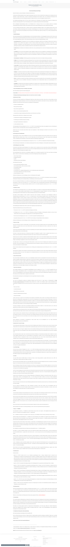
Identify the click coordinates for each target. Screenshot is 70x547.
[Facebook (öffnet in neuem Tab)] (13, 0)
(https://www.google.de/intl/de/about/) (19, 281)
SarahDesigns (16, 2)
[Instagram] (20, 541)
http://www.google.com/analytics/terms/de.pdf (23, 528)
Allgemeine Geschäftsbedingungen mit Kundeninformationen (47, 538)
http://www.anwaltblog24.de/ (37, 530)
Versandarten (44, 541)
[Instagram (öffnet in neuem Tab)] (14, 0)
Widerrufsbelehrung (45, 542)
